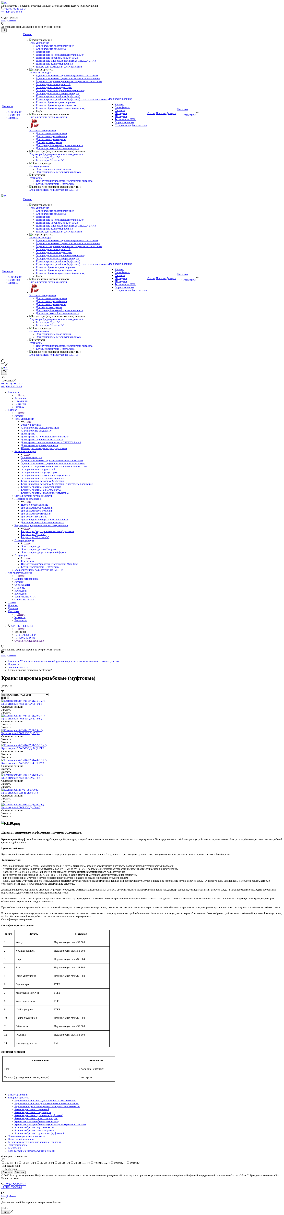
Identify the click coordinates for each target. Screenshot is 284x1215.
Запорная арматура (40, 72)
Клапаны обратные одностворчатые (56, 105)
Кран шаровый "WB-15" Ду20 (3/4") (21, 718)
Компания (7, 106)
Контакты (182, 109)
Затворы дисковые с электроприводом (57, 93)
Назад (21, 395)
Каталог (27, 34)
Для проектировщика (120, 98)
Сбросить (19, 1172)
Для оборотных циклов (49, 142)
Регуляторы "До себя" (48, 157)
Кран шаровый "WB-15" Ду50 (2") (20, 777)
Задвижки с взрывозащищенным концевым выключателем (69, 81)
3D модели (121, 113)
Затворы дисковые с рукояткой (53, 84)
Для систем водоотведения (51, 139)
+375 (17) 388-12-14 (15, 8)
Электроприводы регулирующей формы (58, 172)
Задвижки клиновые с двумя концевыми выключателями (68, 78)
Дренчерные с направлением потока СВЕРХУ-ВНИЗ (66, 60)
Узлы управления (39, 42)
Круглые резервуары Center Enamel (55, 183)
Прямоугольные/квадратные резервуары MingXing (64, 180)
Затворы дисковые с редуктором (54, 87)
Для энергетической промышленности (57, 148)
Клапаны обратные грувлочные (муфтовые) (60, 108)
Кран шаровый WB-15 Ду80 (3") (19, 792)
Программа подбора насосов (131, 125)
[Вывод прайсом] (8, 697)
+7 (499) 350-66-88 (11, 11)
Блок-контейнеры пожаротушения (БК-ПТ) (53, 189)
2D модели (121, 116)
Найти (6, 1212)
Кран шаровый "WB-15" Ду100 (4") (21, 807)
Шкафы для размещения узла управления (59, 66)
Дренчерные (43, 51)
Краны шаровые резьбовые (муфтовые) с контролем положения (71, 99)
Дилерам (13, 117)
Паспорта (120, 110)
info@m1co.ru (8, 20)
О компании (15, 111)
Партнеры (14, 114)
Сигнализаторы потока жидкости (48, 117)
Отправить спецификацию (29, 640)
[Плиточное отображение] (2, 697)
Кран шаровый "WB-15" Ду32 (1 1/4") (22, 748)
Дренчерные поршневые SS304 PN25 (57, 57)
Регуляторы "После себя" (50, 160)
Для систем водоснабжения (51, 136)
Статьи (151, 113)
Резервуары (35, 177)
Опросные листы (124, 122)
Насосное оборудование (42, 130)
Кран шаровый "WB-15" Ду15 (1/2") (21, 703)
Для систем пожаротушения (51, 133)
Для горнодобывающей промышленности (59, 145)
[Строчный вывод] (5, 697)
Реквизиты (189, 114)
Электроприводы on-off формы (53, 169)
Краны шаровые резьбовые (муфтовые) (58, 96)
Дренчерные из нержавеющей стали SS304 (60, 54)
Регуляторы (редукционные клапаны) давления (56, 154)
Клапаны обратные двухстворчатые (56, 102)
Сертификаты (122, 107)
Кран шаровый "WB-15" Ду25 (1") (20, 733)
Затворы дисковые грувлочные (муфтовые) (60, 90)
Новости (161, 113)
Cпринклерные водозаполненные (55, 45)
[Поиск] (4, 30)
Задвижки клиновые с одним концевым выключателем (67, 75)
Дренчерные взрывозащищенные (54, 63)
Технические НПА (125, 119)
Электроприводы (39, 166)
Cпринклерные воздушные (51, 48)
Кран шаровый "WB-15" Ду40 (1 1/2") (22, 763)
